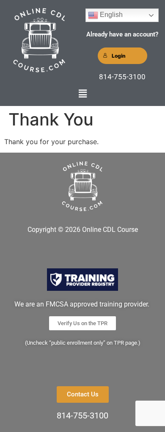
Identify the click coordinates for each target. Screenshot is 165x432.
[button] (82, 93)
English (110, 14)
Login (119, 56)
